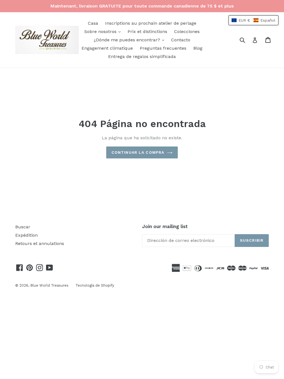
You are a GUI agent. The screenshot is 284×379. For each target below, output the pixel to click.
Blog (197, 48)
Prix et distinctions (147, 31)
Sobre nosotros (103, 31)
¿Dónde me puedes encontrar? (130, 39)
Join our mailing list (165, 226)
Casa (93, 23)
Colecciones (187, 31)
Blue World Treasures (49, 285)
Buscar (22, 226)
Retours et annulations (39, 243)
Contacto (180, 39)
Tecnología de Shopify (94, 285)
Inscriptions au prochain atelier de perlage (150, 23)
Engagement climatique (107, 48)
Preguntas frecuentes (163, 48)
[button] (253, 20)
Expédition (26, 235)
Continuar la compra (137, 152)
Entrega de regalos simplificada (142, 56)
